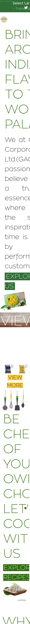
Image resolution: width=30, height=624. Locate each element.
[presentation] (4, 370)
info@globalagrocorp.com (9, 1)
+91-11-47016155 (3, 1)
